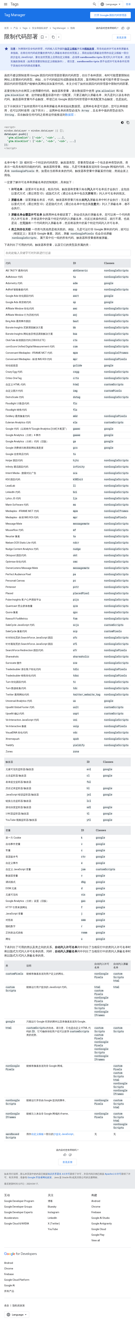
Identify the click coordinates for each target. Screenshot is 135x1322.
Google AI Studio (100, 1218)
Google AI (9, 1285)
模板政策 (89, 48)
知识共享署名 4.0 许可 (59, 1174)
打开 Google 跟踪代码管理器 (110, 15)
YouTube (53, 1229)
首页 (6, 28)
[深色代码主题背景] (122, 122)
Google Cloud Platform (16, 1279)
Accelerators (11, 1218)
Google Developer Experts (18, 1212)
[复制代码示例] (128, 122)
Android (95, 1201)
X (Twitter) (54, 1223)
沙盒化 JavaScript (63, 1134)
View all (95, 1240)
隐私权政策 (18, 1305)
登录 (128, 4)
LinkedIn (52, 1218)
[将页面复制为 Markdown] (53, 37)
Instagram (53, 1212)
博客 (50, 1201)
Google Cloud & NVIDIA (16, 1223)
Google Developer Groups (18, 1206)
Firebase (96, 1212)
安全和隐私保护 (40, 28)
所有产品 (9, 1291)
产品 (15, 28)
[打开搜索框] (94, 4)
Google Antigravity (101, 1223)
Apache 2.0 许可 (113, 1174)
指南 (72, 28)
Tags (14, 4)
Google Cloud (98, 1229)
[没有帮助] (128, 28)
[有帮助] (123, 28)
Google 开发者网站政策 (40, 1177)
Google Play (97, 1234)
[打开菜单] (5, 4)
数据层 (69, 114)
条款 (6, 1305)
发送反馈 (121, 37)
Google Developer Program (19, 1201)
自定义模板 (71, 48)
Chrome (95, 1206)
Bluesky (52, 1206)
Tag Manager (14, 15)
